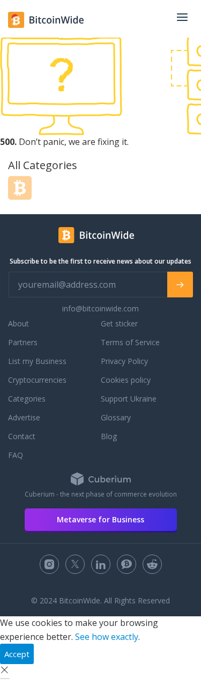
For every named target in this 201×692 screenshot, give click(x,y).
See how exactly (106, 637)
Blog (109, 436)
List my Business (37, 361)
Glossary (116, 417)
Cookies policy (126, 380)
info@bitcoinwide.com (100, 308)
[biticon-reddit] (152, 564)
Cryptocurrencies (37, 380)
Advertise (24, 417)
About (18, 323)
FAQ (15, 455)
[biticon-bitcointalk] (126, 564)
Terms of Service (130, 342)
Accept (16, 654)
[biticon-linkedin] (100, 564)
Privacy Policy (124, 361)
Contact (21, 436)
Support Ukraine (129, 399)
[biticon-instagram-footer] (49, 564)
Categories (27, 399)
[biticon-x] (75, 564)
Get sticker (119, 323)
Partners (23, 342)
